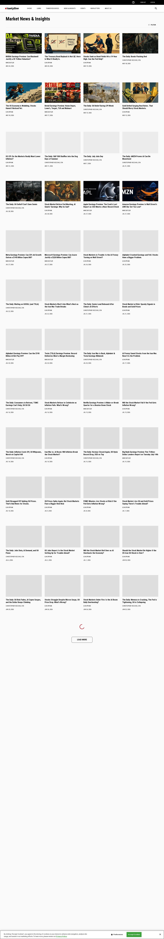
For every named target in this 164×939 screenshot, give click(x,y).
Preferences (118, 934)
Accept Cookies (134, 934)
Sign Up (143, 2)
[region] (82, 934)
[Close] (160, 934)
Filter (153, 25)
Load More (82, 639)
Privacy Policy (61, 936)
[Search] (156, 8)
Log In (152, 2)
